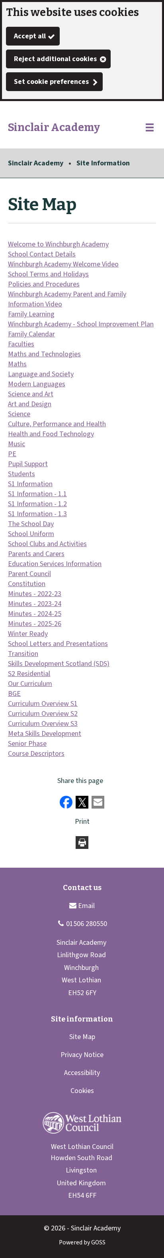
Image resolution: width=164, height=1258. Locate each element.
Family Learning (31, 314)
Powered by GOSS (82, 1242)
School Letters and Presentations (58, 644)
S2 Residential (29, 674)
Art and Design (29, 404)
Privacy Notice (82, 1055)
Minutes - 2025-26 (34, 624)
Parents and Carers (36, 554)
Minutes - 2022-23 (34, 594)
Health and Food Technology (51, 434)
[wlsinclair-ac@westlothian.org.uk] (82, 905)
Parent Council (29, 574)
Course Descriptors (36, 754)
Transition (23, 654)
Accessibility (82, 1073)
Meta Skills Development (44, 734)
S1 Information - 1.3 (37, 514)
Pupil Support (28, 464)
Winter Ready (28, 634)
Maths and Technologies (44, 354)
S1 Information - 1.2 (37, 504)
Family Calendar (31, 334)
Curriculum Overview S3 (43, 724)
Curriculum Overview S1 (43, 704)
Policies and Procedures (44, 284)
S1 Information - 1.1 (37, 494)
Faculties (21, 344)
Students (21, 474)
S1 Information (30, 484)
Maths (17, 364)
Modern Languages (36, 384)
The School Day (31, 524)
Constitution (26, 584)
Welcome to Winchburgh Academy (58, 244)
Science (19, 414)
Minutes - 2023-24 (34, 604)
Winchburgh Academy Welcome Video (63, 264)
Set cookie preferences (51, 82)
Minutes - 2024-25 (34, 614)
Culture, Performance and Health (57, 424)
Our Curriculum (30, 684)
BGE (14, 694)
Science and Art (30, 394)
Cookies (82, 1091)
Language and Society (41, 374)
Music (16, 444)
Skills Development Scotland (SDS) (58, 664)
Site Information (103, 163)
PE (12, 454)
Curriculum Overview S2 (43, 714)
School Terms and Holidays (48, 274)
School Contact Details (42, 254)
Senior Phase (27, 744)
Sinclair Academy (35, 163)
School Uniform (31, 534)
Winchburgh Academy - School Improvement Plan (81, 324)
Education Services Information (55, 564)
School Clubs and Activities (47, 544)
